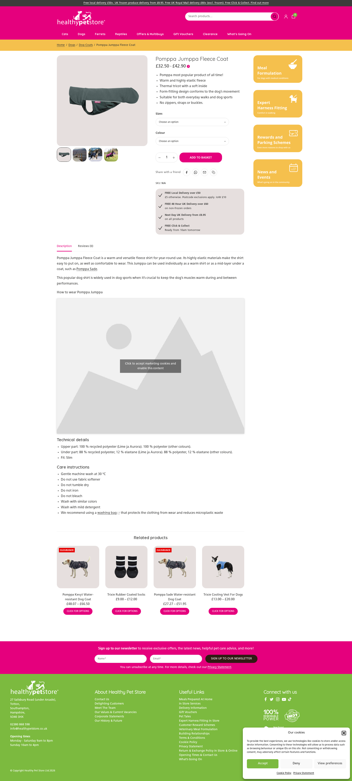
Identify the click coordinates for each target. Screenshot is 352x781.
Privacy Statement (303, 773)
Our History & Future (108, 720)
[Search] (274, 16)
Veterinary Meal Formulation (198, 729)
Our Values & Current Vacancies (115, 712)
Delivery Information (193, 708)
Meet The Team (105, 708)
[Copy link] (213, 172)
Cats (65, 34)
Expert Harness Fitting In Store (199, 720)
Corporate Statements (109, 716)
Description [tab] (64, 246)
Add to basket (201, 157)
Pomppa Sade (86, 269)
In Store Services (189, 703)
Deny (296, 763)
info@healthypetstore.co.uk (28, 728)
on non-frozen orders (186, 206)
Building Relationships (194, 733)
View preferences (330, 763)
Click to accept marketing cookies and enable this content (150, 366)
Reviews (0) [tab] (85, 246)
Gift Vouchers (183, 34)
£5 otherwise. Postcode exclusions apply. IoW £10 (195, 195)
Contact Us (102, 699)
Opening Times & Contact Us (198, 755)
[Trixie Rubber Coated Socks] (126, 567)
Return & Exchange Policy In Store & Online (208, 750)
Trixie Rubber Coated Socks (126, 594)
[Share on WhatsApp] (195, 172)
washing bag (107, 513)
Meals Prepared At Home (195, 699)
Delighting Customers (109, 703)
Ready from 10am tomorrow (182, 228)
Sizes (159, 113)
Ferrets (100, 34)
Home (61, 45)
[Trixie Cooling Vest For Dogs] (223, 567)
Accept (263, 763)
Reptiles (121, 34)
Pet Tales (185, 716)
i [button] (188, 66)
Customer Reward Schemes (197, 725)
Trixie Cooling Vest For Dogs (223, 594)
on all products (185, 217)
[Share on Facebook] (186, 172)
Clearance (210, 34)
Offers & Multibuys (150, 34)
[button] (344, 733)
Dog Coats (86, 45)
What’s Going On (239, 34)
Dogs (81, 34)
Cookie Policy (284, 773)
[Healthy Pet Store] (81, 18)
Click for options (78, 611)
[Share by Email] (204, 172)
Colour (160, 133)
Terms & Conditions (192, 738)
